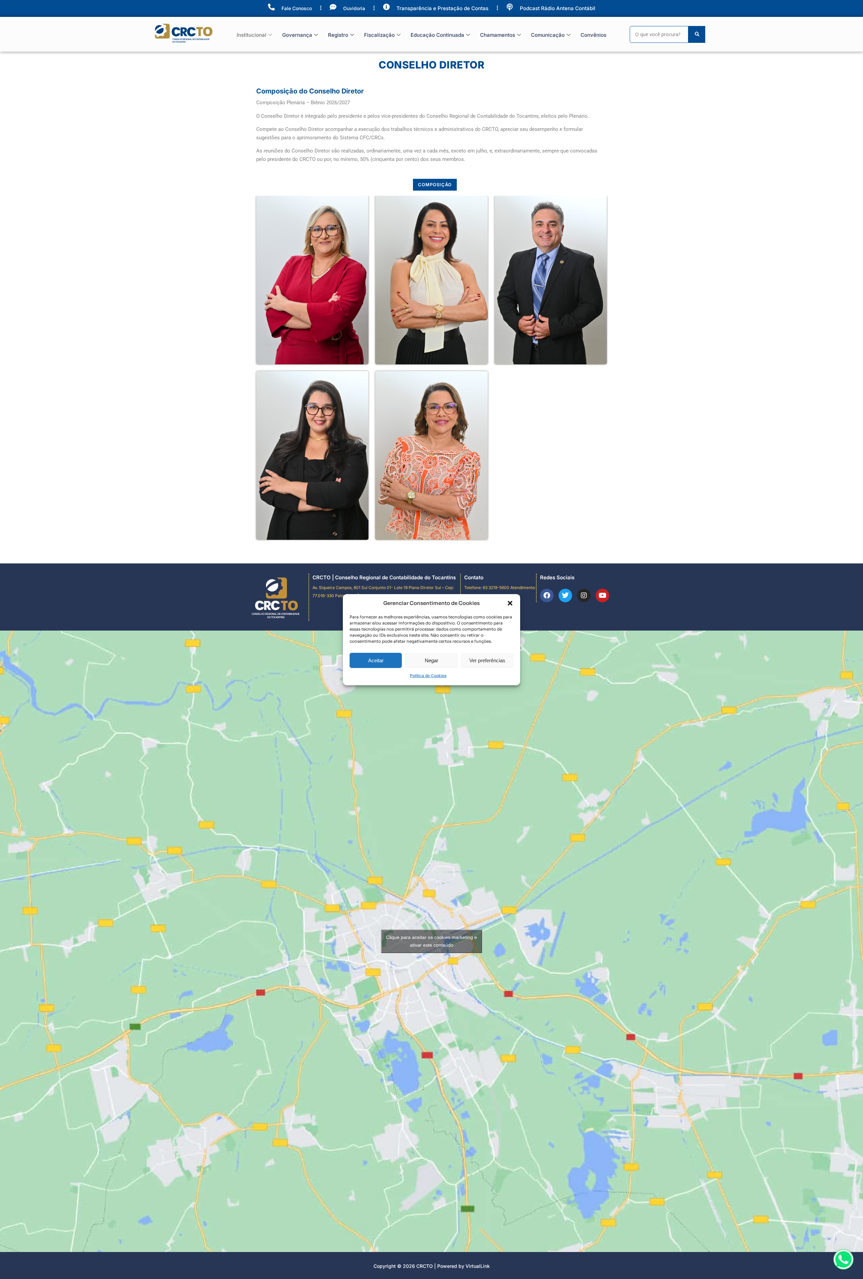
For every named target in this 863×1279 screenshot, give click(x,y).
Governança (297, 35)
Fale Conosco (296, 8)
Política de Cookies (428, 675)
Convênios (593, 35)
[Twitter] (565, 595)
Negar (431, 660)
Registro (338, 35)
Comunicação (548, 35)
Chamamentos (497, 35)
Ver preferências (487, 660)
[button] (510, 603)
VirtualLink (478, 1266)
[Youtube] (602, 595)
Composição (435, 184)
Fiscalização (379, 35)
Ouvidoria (354, 8)
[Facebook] (547, 595)
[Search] (696, 34)
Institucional (251, 35)
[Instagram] (584, 595)
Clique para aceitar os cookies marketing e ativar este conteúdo (431, 941)
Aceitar (376, 660)
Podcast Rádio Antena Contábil (557, 8)
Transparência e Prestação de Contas (442, 8)
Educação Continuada (437, 35)
